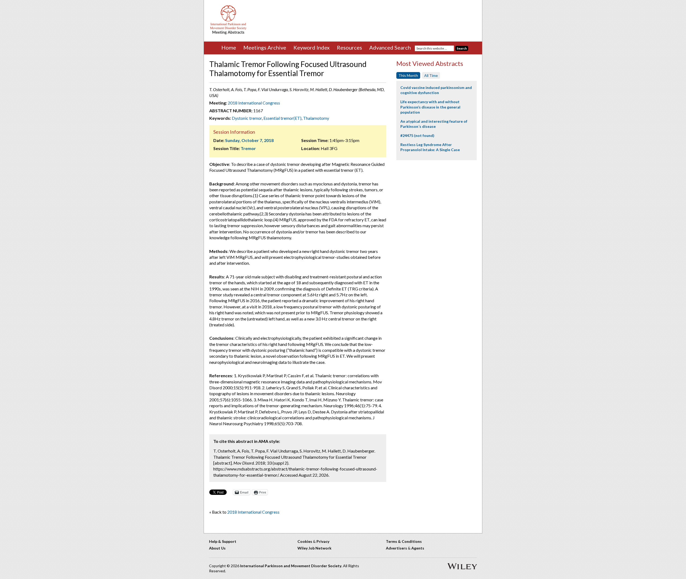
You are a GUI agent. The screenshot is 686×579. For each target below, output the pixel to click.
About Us (217, 548)
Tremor (248, 148)
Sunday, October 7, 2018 (249, 140)
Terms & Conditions (404, 541)
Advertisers (396, 548)
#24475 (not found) (417, 135)
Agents (417, 548)
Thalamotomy (316, 118)
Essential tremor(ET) (282, 118)
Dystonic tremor (247, 118)
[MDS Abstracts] (228, 33)
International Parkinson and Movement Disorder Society (290, 565)
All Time (431, 75)
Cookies (304, 541)
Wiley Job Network (314, 548)
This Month (408, 75)
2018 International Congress (254, 102)
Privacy (322, 541)
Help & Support (222, 541)
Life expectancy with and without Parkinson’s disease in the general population (430, 106)
